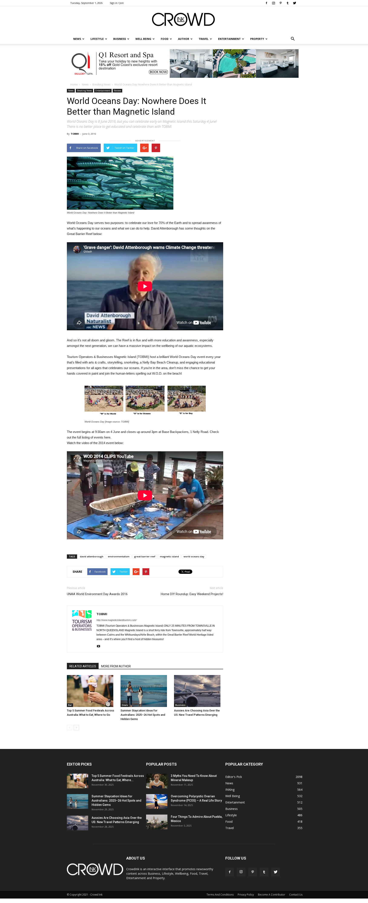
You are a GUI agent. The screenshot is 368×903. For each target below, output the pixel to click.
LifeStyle (97, 39)
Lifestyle (231, 815)
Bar (70, 705)
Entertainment (229, 39)
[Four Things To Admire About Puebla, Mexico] (156, 822)
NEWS (77, 39)
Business (119, 39)
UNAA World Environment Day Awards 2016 (97, 594)
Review (117, 90)
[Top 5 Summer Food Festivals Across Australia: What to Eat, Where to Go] (91, 691)
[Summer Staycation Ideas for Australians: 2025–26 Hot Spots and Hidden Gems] (145, 691)
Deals (125, 705)
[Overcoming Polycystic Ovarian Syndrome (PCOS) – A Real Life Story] (156, 801)
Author (183, 39)
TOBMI (75, 133)
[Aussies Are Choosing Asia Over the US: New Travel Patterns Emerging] (198, 691)
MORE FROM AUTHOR (116, 666)
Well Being (143, 39)
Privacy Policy (246, 894)
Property (257, 39)
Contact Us (295, 894)
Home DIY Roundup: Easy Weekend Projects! (192, 594)
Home (74, 84)
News (85, 84)
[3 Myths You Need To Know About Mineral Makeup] (156, 781)
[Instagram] (273, 3)
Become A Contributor (271, 894)
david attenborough (91, 556)
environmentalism (118, 556)
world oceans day (194, 556)
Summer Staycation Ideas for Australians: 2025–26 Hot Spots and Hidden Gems (143, 715)
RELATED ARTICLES (82, 666)
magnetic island (169, 556)
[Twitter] (294, 3)
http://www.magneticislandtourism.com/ (116, 620)
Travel (203, 39)
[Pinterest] (280, 3)
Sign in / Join (117, 2)
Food (164, 39)
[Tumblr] (287, 3)
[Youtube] (100, 646)
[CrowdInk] (184, 20)
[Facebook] (266, 3)
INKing (229, 790)
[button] (293, 39)
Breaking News (101, 84)
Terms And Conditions (220, 894)
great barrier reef (144, 556)
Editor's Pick (233, 777)
